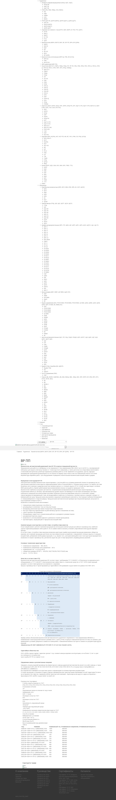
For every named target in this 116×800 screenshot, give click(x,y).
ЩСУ (45, 223)
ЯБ (44, 382)
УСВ (45, 17)
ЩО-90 (46, 212)
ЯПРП (45, 402)
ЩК (45, 353)
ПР (45, 77)
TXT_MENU (42, 442)
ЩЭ (45, 364)
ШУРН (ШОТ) (48, 26)
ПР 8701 (46, 263)
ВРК (45, 189)
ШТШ (45, 162)
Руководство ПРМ (43, 784)
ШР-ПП (46, 22)
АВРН (45, 44)
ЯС (44, 335)
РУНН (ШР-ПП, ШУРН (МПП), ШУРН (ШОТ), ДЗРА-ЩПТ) (59, 21)
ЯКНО (45, 19)
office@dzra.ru (25, 669)
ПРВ (45, 82)
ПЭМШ (46, 104)
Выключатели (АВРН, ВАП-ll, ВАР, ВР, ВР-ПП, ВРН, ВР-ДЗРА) (60, 42)
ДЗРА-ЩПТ (47, 28)
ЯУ (44, 301)
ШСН (45, 285)
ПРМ (45, 84)
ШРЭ (45, 283)
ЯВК (45, 391)
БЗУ (45, 173)
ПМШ (45, 73)
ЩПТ (45, 220)
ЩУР (45, 362)
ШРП (45, 279)
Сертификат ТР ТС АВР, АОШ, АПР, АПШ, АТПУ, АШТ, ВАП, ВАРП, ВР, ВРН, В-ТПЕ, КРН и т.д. (68, 782)
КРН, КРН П (47, 138)
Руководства (46, 431)
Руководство (25, 681)
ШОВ (45, 323)
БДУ (45, 169)
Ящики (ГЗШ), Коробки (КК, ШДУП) (52, 366)
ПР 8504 (46, 252)
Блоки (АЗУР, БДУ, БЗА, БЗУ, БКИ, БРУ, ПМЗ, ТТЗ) (57, 165)
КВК (45, 192)
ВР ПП (46, 51)
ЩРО (45, 361)
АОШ (45, 113)
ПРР (45, 97)
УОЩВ (46, 348)
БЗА (45, 171)
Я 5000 (46, 328)
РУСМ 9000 (47, 312)
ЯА (44, 380)
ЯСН (45, 411)
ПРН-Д (46, 89)
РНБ (45, 60)
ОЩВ (45, 346)
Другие (39, 787)
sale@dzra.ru (34, 669)
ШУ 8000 (46, 297)
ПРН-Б (46, 88)
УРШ (45, 160)
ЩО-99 (46, 218)
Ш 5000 (46, 314)
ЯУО (45, 420)
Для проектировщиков (49, 435)
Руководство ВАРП (43, 776)
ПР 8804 (46, 272)
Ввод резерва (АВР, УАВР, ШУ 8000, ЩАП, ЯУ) (56, 292)
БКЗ (45, 174)
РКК (45, 153)
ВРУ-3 (46, 230)
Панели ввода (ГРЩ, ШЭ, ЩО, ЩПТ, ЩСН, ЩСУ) (57, 203)
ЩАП (45, 299)
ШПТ (45, 41)
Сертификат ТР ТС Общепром (68, 789)
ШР (45, 277)
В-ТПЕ (46, 37)
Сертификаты (46, 429)
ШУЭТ (46, 352)
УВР (45, 274)
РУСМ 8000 (47, 310)
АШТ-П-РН (47, 124)
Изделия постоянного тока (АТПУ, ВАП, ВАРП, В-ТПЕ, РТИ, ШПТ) (62, 30)
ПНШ (45, 75)
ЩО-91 (46, 214)
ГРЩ (45, 205)
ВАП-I (45, 33)
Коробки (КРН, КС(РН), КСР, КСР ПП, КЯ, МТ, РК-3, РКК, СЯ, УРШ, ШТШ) (64, 136)
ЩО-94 (46, 216)
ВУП (45, 191)
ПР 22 (45, 245)
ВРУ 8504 (47, 239)
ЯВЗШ (46, 390)
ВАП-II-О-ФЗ (48, 127)
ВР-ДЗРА (46, 55)
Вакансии (44, 438)
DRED (43, 183)
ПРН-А (46, 86)
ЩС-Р (45, 290)
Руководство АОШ (43, 774)
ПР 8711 (46, 267)
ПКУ (45, 375)
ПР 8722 (46, 268)
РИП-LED (47, 129)
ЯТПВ (45, 415)
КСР (45, 144)
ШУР (45, 326)
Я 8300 (46, 330)
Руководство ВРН (42, 778)
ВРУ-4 (46, 232)
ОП (45, 342)
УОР (45, 133)
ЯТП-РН (46, 135)
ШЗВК (46, 317)
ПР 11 (45, 243)
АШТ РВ (46, 8)
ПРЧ (45, 100)
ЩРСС (46, 286)
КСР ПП (46, 145)
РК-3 (45, 151)
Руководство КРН (42, 785)
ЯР (44, 404)
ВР (45, 50)
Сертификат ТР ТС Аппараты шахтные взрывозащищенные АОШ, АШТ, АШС (68, 776)
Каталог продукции (87, 774)
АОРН (45, 111)
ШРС (45, 281)
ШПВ (45, 324)
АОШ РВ (46, 4)
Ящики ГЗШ (47, 368)
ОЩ (45, 344)
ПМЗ (45, 180)
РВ (45, 12)
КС (45, 198)
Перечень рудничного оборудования (87, 777)
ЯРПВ (45, 409)
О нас (41, 424)
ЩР (45, 359)
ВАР (45, 48)
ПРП (45, 95)
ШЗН (45, 319)
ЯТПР (45, 418)
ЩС (45, 288)
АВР (45, 294)
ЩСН (45, 221)
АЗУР (45, 167)
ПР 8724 (46, 270)
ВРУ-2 (46, 229)
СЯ (44, 154)
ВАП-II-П (46, 69)
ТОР (45, 131)
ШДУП (46, 371)
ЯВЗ (45, 388)
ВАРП (45, 35)
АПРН (45, 116)
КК (45, 370)
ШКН (45, 276)
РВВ (45, 13)
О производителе (47, 426)
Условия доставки (47, 433)
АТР (45, 120)
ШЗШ (45, 321)
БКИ (45, 176)
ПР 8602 (46, 261)
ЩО (45, 357)
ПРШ (45, 102)
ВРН (45, 53)
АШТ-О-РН (47, 122)
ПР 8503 (46, 250)
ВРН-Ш (46, 59)
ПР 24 (45, 247)
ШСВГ (46, 201)
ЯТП (45, 413)
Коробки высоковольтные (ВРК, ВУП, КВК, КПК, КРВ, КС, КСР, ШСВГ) (63, 187)
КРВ (45, 196)
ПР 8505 (46, 254)
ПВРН (45, 71)
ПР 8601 (46, 259)
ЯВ (45, 386)
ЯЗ (44, 332)
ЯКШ (45, 163)
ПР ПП (46, 78)
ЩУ (45, 341)
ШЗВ (45, 315)
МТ (45, 149)
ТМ (45, 156)
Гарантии (44, 427)
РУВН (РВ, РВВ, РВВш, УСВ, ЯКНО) (52, 10)
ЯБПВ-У (46, 384)
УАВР (45, 295)
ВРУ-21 (46, 238)
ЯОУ (45, 399)
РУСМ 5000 (47, 308)
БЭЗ (45, 306)
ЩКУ (45, 355)
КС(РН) (46, 142)
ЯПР (45, 400)
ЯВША (46, 397)
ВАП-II (46, 46)
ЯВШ (45, 395)
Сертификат (33, 681)
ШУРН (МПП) (48, 24)
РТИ (45, 39)
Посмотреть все (64, 793)
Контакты (45, 437)
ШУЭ (45, 350)
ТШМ (45, 158)
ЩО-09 (46, 209)
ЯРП (45, 408)
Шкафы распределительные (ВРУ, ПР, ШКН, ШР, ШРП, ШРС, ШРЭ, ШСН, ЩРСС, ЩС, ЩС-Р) (70, 225)
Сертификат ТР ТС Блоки (66, 791)
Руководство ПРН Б (43, 782)
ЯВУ (45, 393)
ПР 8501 (46, 248)
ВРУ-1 (46, 227)
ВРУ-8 (46, 234)
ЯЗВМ (45, 333)
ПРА (45, 80)
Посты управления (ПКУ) (49, 373)
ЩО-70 (46, 210)
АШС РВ (46, 6)
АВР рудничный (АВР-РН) (49, 64)
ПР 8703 (46, 265)
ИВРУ (45, 241)
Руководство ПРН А (43, 780)
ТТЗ (45, 182)
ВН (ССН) (46, 62)
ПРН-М (46, 91)
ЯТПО (45, 417)
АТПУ (45, 31)
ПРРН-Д (46, 98)
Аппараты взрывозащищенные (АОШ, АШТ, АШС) (57, 3)
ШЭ (45, 207)
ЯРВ (45, 406)
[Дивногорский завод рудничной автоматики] (30, 445)
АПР (45, 115)
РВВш (46, 15)
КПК (45, 194)
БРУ (45, 178)
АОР (45, 109)
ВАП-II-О (46, 125)
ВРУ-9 (46, 236)
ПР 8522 (46, 257)
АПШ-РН (46, 118)
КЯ (44, 147)
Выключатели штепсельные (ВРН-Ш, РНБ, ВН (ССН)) (58, 57)
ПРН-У (46, 93)
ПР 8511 (46, 256)
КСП (45, 140)
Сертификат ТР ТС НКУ (66, 787)
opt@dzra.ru (90, 667)
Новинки (42, 422)
